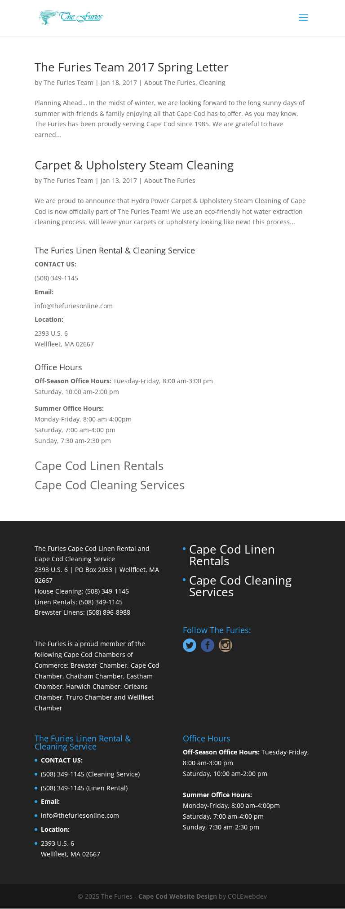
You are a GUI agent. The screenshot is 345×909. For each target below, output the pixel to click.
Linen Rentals (55, 602)
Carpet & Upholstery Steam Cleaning (134, 165)
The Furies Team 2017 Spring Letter (132, 67)
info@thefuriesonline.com (74, 306)
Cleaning (212, 82)
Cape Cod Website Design (177, 896)
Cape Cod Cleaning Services (110, 485)
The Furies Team (68, 82)
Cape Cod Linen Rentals (99, 465)
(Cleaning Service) (113, 774)
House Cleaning (58, 591)
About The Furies (169, 82)
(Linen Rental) (107, 788)
